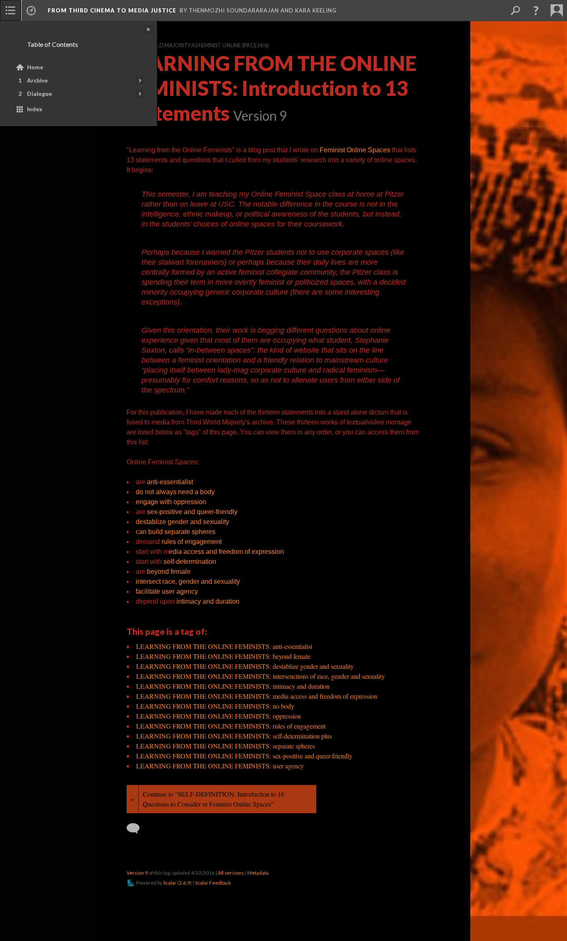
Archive (37, 80)
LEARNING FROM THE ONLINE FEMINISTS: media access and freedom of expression (256, 696)
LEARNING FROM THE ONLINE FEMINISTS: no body (215, 706)
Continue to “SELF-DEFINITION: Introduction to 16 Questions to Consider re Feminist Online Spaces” (213, 799)
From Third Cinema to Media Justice (112, 10)
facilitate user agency (167, 591)
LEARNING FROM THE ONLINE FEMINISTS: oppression (218, 716)
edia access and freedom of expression (226, 551)
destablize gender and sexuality (182, 521)
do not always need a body (175, 491)
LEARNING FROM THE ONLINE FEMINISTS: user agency (220, 765)
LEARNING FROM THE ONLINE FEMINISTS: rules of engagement (230, 726)
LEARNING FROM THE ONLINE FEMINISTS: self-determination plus (234, 735)
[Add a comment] (137, 828)
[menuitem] (10, 10)
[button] (535, 10)
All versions (231, 873)
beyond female (169, 571)
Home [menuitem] (35, 67)
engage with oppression (171, 501)
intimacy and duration (208, 601)
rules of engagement (191, 541)
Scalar (169, 883)
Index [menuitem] (34, 109)
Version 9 (137, 873)
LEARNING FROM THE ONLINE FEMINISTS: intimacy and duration (233, 686)
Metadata (258, 873)
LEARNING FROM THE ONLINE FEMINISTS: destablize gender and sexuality (245, 666)
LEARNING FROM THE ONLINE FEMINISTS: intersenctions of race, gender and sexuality (260, 676)
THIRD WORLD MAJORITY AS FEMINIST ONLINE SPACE (192, 45)
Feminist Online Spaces (355, 150)
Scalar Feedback (213, 883)
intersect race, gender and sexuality (188, 581)
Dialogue (39, 93)
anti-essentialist (170, 481)
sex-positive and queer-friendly (192, 511)
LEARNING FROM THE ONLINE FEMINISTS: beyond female (223, 656)
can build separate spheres (175, 531)
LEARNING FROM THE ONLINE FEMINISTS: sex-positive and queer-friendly (244, 755)
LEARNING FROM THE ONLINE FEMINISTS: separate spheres (225, 745)
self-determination (190, 561)
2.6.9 (184, 883)
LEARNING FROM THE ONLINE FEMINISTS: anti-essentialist (224, 646)
